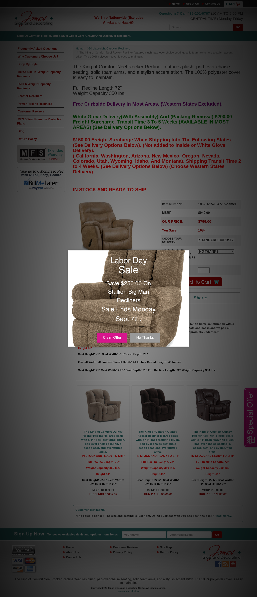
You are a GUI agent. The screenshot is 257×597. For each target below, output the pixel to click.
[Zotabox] (186, 343)
